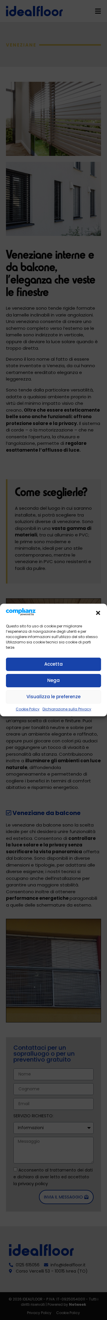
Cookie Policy (28, 709)
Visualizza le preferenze (53, 696)
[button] (98, 613)
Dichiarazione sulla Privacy (67, 709)
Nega (53, 680)
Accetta (53, 664)
